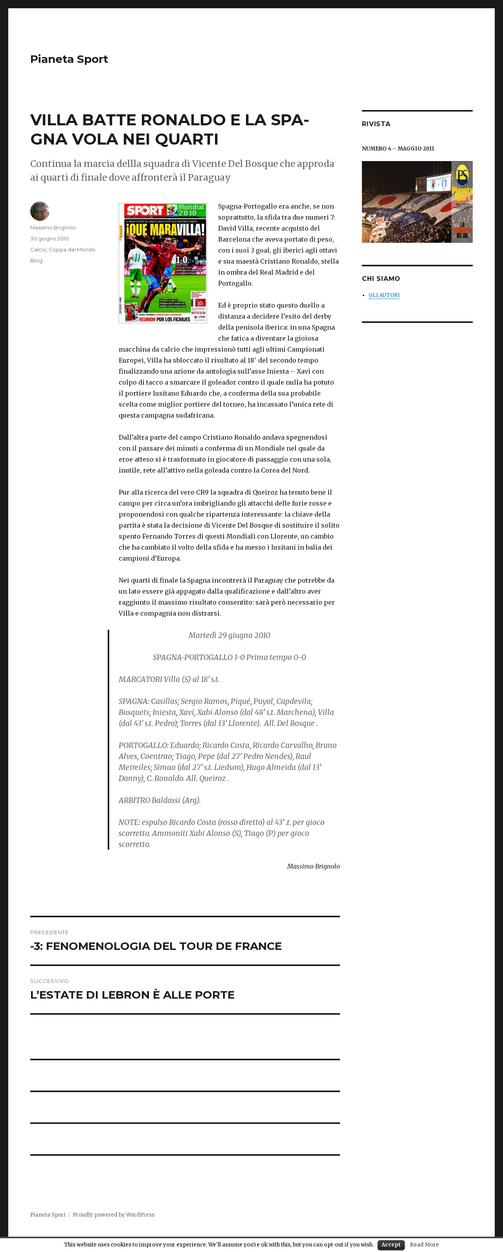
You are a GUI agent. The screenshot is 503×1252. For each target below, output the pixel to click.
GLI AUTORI (384, 295)
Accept (391, 1244)
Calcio (38, 249)
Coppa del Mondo (72, 249)
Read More (424, 1244)
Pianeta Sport (69, 59)
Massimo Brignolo (53, 227)
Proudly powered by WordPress (113, 1215)
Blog (36, 260)
